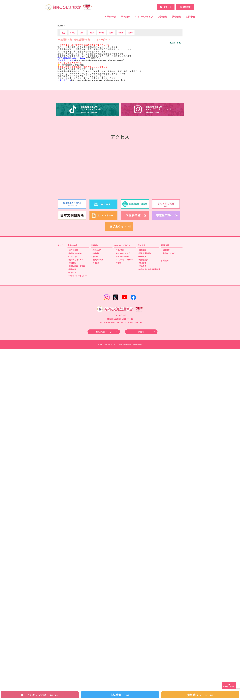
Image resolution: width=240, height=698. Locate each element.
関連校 (141, 331)
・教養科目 (95, 253)
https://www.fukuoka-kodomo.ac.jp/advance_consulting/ (98, 80)
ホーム (61, 245)
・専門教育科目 (97, 260)
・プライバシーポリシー (77, 276)
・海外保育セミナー (75, 260)
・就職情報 (165, 250)
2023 (101, 33)
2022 (111, 33)
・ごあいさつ (73, 256)
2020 (130, 33)
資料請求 (200, 694)
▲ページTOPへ (229, 685)
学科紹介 (125, 16)
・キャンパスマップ (122, 253)
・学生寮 (117, 263)
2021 (120, 33)
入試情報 (162, 16)
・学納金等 (142, 266)
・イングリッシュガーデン (124, 260)
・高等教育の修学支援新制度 (149, 269)
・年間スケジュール (122, 256)
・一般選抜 (142, 256)
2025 (82, 33)
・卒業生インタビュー (169, 253)
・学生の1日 (119, 250)
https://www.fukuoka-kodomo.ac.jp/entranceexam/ (99, 60)
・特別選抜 (142, 263)
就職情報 (176, 16)
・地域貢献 (72, 263)
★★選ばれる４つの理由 (73, 65)
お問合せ (190, 16)
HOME (60, 26)
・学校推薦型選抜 (145, 253)
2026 (72, 33)
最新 (63, 33)
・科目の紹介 (96, 250)
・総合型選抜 (143, 260)
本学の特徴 (110, 16)
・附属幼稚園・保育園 (76, 266)
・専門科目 (95, 256)
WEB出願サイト (93, 58)
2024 (92, 33)
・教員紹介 (95, 263)
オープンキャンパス (39, 694)
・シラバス (72, 272)
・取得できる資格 (75, 253)
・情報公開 (72, 269)
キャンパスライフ (144, 16)
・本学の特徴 (73, 250)
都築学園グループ (104, 331)
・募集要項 (142, 250)
